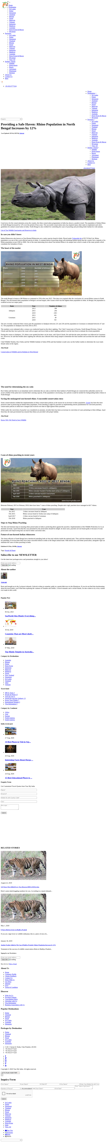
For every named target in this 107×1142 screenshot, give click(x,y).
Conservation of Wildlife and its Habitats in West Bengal (19, 352)
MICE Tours (10, 693)
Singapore (12, 13)
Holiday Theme (10, 61)
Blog (6, 78)
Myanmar (12, 31)
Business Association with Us (15, 1005)
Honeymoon (13, 65)
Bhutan (11, 16)
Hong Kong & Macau (16, 30)
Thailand (12, 15)
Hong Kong (9, 666)
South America (10, 720)
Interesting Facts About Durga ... (19, 760)
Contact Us (8, 76)
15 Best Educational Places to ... (18, 778)
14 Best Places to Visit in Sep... (18, 742)
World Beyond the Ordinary (15, 698)
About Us (8, 75)
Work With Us (10, 980)
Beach (11, 67)
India (6, 1125)
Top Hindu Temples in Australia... (19, 652)
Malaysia (12, 20)
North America (10, 718)
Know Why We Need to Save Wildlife (13, 420)
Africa (7, 712)
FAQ (6, 985)
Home (11, 5)
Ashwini (21, 133)
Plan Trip (10, 1130)
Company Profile (10, 974)
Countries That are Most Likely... (19, 634)
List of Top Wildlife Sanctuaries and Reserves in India (18, 230)
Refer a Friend (13, 964)
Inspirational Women (12, 702)
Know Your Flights (12, 700)
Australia (12, 28)
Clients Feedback (10, 976)
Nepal (11, 18)
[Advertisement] (53, 183)
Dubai (11, 11)
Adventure (12, 69)
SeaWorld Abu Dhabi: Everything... (20, 616)
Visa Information (11, 704)
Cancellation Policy (11, 999)
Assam (88, 403)
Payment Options (10, 997)
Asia (6, 714)
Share (8, 1134)
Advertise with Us (11, 1001)
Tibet (6, 683)
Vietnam (12, 22)
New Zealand (9, 675)
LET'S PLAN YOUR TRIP (9, 1073)
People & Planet (11, 695)
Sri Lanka (12, 9)
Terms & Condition (11, 987)
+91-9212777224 (11, 86)
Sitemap (7, 983)
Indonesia (12, 24)
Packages (8, 33)
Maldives (12, 26)
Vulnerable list (77, 238)
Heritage (12, 73)
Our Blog (8, 982)
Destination (12, 7)
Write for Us (9, 995)
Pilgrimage (12, 71)
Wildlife (11, 63)
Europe (7, 716)
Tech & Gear (10, 696)
